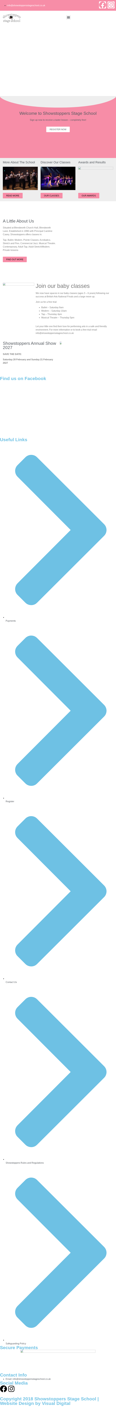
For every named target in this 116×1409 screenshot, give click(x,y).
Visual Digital (56, 1403)
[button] (68, 17)
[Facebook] (102, 4)
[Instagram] (111, 4)
